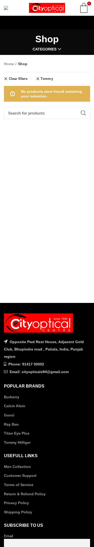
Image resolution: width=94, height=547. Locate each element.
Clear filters (18, 79)
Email (8, 536)
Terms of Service (18, 485)
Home (9, 64)
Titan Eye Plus (17, 433)
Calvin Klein (14, 406)
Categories (44, 49)
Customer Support (20, 475)
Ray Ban (11, 424)
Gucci (9, 415)
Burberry (11, 397)
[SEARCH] (83, 113)
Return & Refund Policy (25, 494)
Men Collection (17, 467)
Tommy (46, 78)
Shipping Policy (18, 512)
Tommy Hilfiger (17, 442)
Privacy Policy (16, 503)
